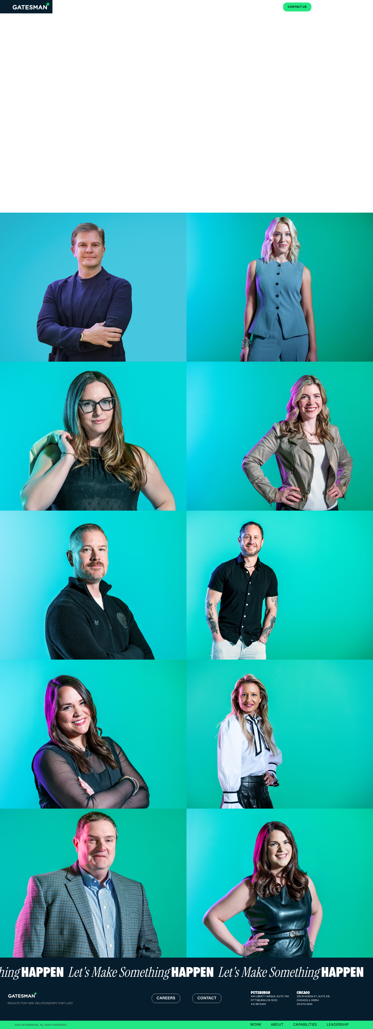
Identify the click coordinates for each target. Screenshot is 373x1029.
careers (166, 998)
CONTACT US (297, 7)
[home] (31, 6)
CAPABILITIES (305, 1024)
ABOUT (277, 1024)
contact (206, 998)
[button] (357, 7)
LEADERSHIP (338, 1024)
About (339, 7)
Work (322, 7)
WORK (255, 1024)
